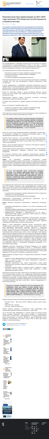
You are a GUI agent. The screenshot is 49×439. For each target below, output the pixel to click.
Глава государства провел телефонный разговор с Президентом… (6, 350)
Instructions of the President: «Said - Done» (8, 369)
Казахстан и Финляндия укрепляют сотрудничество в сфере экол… (6, 375)
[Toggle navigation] (3, 9)
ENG (32, 4)
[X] (9, 329)
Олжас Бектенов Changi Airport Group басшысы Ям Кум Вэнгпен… (5, 384)
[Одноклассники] (5, 329)
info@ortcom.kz (39, 6)
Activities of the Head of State (8, 336)
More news (7, 363)
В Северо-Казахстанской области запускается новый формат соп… (6, 394)
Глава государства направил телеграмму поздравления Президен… (6, 359)
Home (26, 425)
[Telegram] (12, 329)
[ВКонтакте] (3, 329)
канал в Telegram (22, 325)
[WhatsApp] (11, 329)
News (14, 24)
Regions (27, 429)
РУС (29, 4)
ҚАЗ (27, 4)
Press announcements (27, 427)
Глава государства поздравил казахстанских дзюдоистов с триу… (6, 342)
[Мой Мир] (7, 329)
